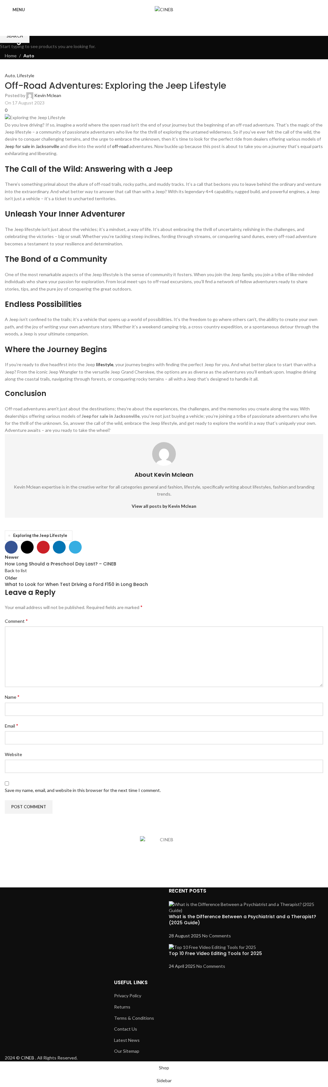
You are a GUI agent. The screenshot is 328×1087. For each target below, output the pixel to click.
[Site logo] (164, 9)
